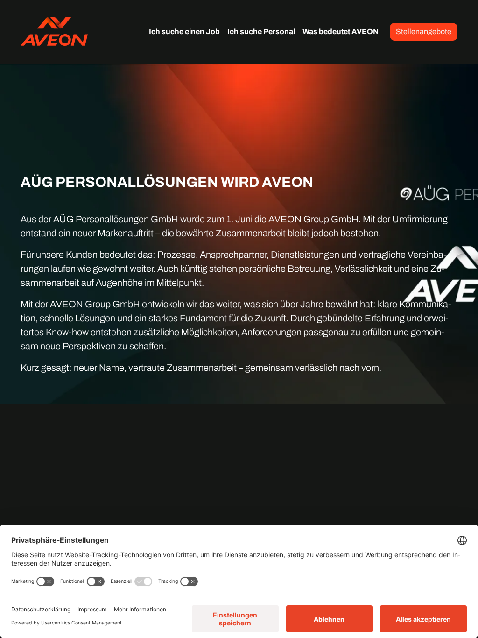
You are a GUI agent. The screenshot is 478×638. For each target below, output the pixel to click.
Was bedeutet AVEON (340, 31)
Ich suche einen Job (184, 31)
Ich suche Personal (261, 31)
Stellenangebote (423, 31)
